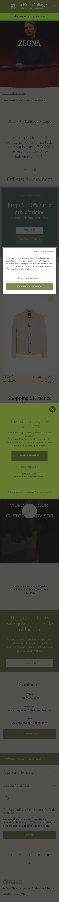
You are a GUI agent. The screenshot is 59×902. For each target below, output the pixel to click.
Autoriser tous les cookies (29, 286)
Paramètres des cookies (29, 278)
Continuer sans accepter (43, 251)
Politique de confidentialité (19, 269)
